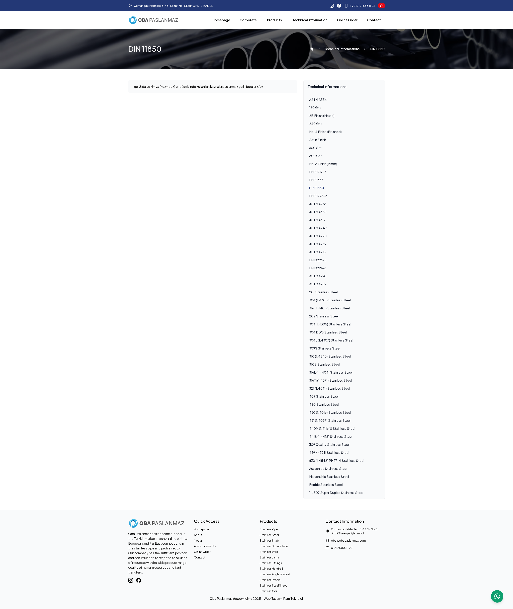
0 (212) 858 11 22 (341, 547)
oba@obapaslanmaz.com (348, 540)
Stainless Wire (269, 551)
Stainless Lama (269, 557)
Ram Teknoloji (293, 598)
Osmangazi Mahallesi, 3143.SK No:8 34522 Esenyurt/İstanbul (354, 531)
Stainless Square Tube (274, 546)
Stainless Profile (270, 580)
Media (198, 540)
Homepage (221, 20)
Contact (374, 20)
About (198, 535)
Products (274, 20)
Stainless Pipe (269, 529)
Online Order (347, 20)
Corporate (248, 20)
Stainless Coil (268, 591)
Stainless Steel (269, 535)
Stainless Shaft (269, 540)
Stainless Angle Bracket (275, 574)
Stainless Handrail (271, 568)
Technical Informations (342, 49)
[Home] (312, 49)
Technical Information (309, 20)
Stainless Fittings (271, 563)
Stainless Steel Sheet (273, 585)
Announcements (205, 546)
